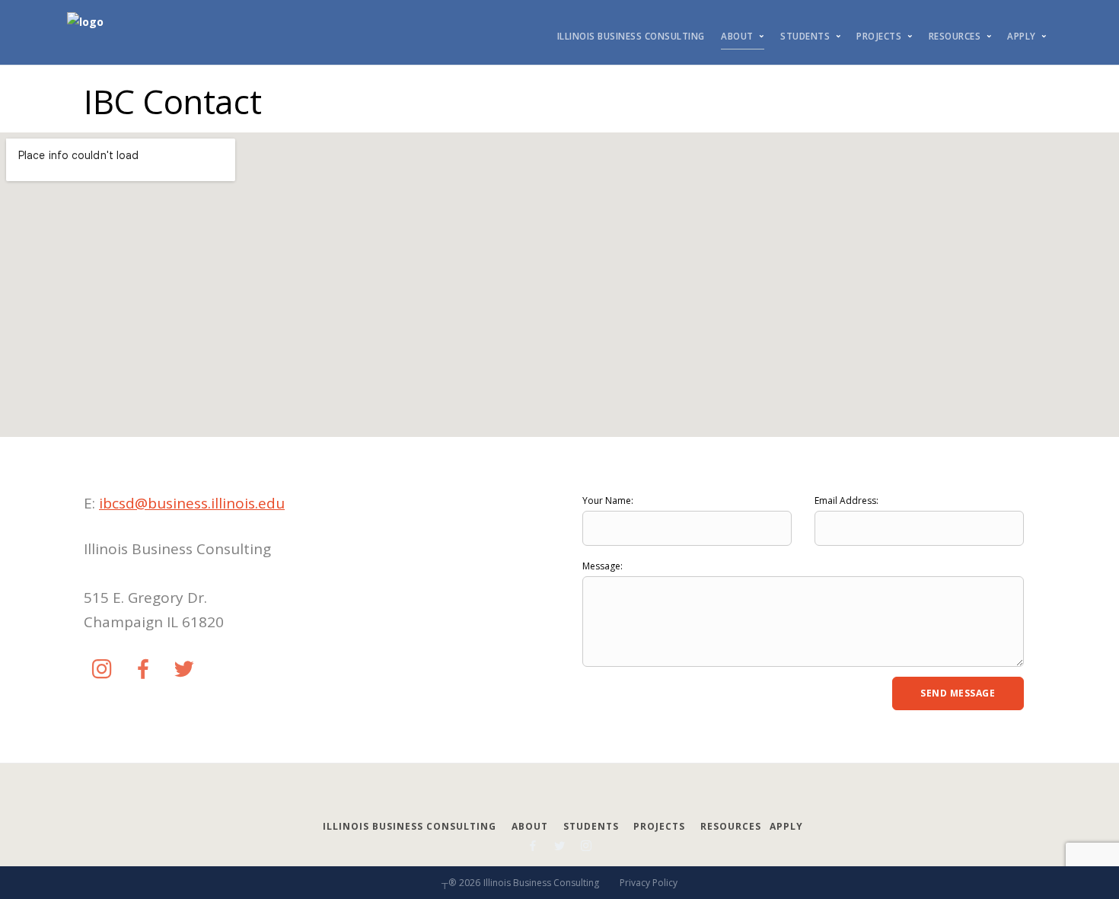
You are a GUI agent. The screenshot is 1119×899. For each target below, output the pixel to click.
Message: (602, 565)
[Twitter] (184, 670)
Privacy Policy (648, 882)
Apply (1021, 36)
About (737, 36)
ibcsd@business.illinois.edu (192, 503)
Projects (878, 36)
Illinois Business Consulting (631, 36)
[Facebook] (143, 670)
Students (805, 36)
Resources (955, 36)
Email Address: (846, 500)
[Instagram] (102, 670)
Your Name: (607, 500)
